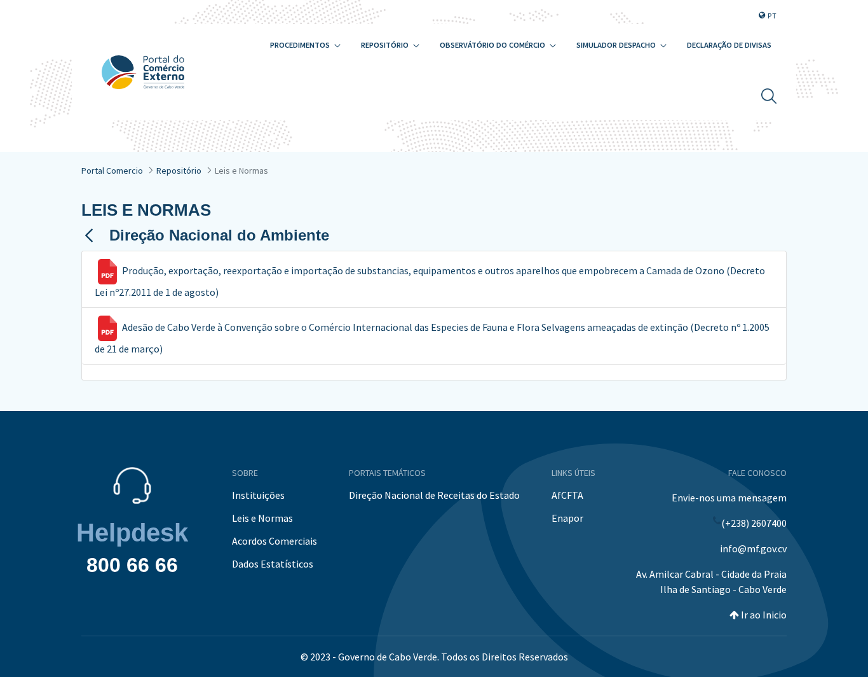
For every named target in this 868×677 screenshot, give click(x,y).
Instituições (258, 495)
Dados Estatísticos (272, 563)
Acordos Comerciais (274, 540)
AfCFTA (567, 495)
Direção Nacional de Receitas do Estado (434, 495)
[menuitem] (305, 45)
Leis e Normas (262, 518)
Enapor (567, 518)
